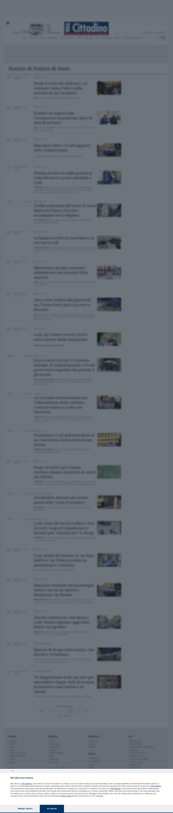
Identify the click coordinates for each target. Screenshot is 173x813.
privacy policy (66, 796)
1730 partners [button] (26, 784)
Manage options (25, 808)
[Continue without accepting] (13, 771)
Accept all (52, 808)
